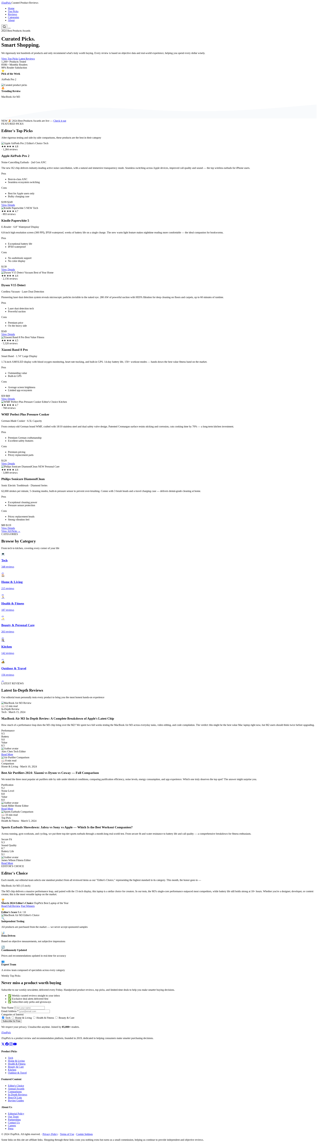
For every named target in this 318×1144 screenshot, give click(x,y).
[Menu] (9, 28)
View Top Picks (9, 58)
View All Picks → (10, 531)
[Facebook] (7, 1044)
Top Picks (13, 11)
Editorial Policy (16, 1113)
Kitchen (12, 1069)
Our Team (13, 1116)
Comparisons (15, 1091)
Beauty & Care (66, 1017)
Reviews (12, 14)
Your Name (7, 1007)
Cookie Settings (84, 1134)
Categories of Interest (12, 1014)
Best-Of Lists (15, 1097)
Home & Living (23, 1017)
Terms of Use (67, 1134)
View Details (8, 205)
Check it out (59, 120)
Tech (7, 1017)
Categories (13, 17)
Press (10, 1128)
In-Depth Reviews (17, 1094)
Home (11, 8)
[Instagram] (11, 1044)
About (11, 20)
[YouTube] (15, 1044)
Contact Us (14, 1122)
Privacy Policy (50, 1134)
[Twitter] (3, 1044)
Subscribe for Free (11, 1021)
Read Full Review (10, 906)
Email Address (10, 1011)
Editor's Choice (16, 1085)
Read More (7, 754)
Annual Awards (16, 1088)
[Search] (4, 26)
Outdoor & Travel (17, 1072)
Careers (12, 1125)
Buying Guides (16, 1100)
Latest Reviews (27, 58)
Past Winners (28, 906)
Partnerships (14, 1119)
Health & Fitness (45, 1017)
